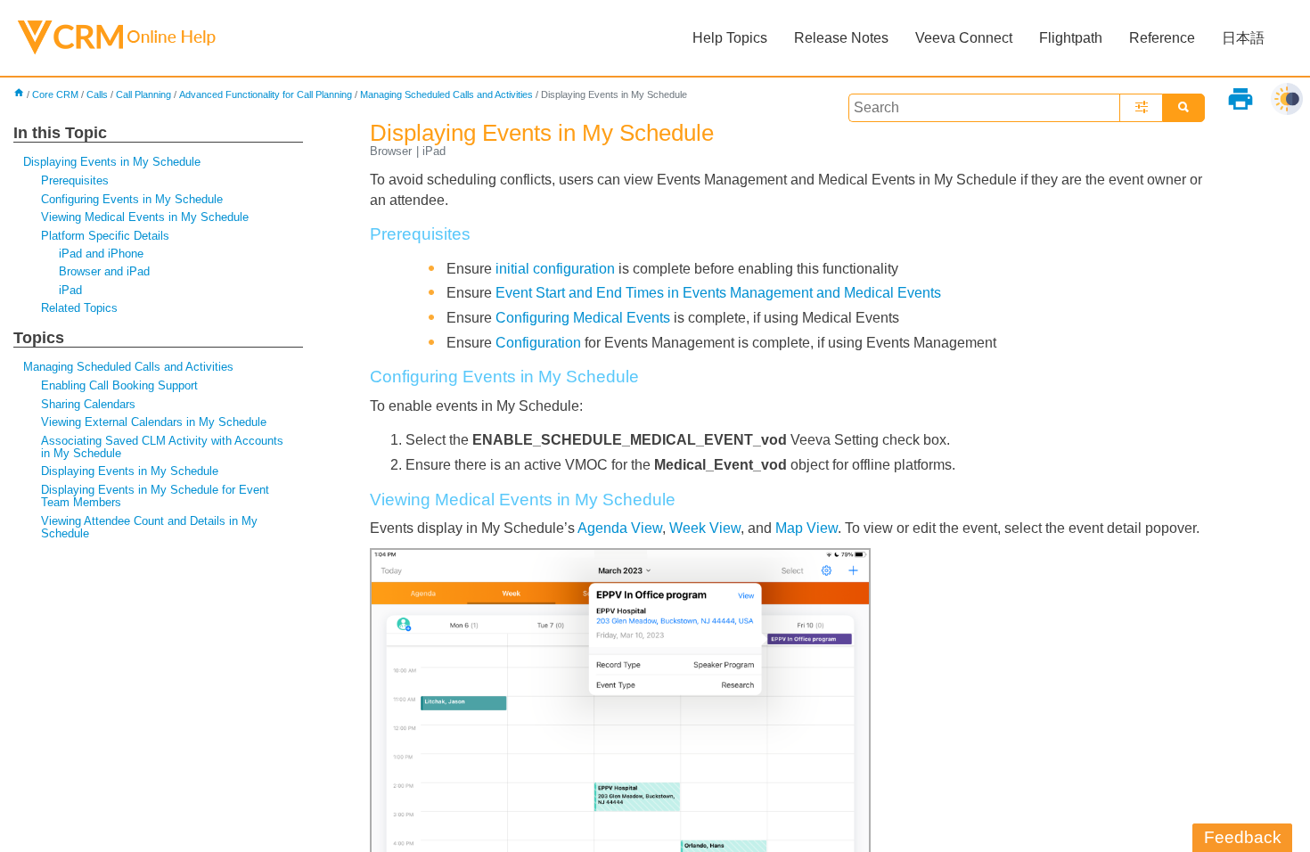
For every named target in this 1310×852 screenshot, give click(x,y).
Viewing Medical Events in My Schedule (145, 217)
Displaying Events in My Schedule (112, 161)
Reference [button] (1162, 37)
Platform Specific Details (105, 235)
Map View (806, 528)
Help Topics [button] (729, 37)
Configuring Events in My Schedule (132, 199)
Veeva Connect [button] (963, 37)
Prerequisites (75, 180)
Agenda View (619, 528)
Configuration (538, 342)
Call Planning (143, 94)
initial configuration (555, 268)
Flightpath (1070, 37)
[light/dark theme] (1287, 99)
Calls (97, 94)
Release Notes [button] (841, 37)
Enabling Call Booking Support (119, 385)
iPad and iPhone (101, 253)
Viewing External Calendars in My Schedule (153, 422)
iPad (70, 290)
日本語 (1243, 37)
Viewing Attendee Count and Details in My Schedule (149, 527)
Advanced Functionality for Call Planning (265, 94)
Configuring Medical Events (582, 317)
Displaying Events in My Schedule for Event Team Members (155, 496)
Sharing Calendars (88, 404)
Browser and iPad (104, 271)
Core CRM (55, 94)
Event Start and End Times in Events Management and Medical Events (718, 292)
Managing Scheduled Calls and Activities (446, 94)
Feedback (1242, 837)
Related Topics (79, 308)
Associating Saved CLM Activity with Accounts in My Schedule (162, 447)
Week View (705, 528)
